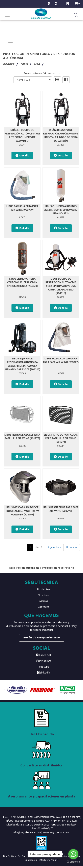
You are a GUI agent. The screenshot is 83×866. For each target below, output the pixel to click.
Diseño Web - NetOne (14, 856)
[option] (16, 690)
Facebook (45, 655)
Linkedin (44, 672)
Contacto (44, 607)
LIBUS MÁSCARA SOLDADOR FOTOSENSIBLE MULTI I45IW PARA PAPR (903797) (22, 511)
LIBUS (24, 64)
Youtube (43, 667)
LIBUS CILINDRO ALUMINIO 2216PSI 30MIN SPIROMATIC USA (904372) (60, 210)
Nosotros (43, 595)
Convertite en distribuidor (41, 765)
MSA (37, 64)
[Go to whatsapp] (73, 854)
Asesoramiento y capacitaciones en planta (41, 796)
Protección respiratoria (26, 54)
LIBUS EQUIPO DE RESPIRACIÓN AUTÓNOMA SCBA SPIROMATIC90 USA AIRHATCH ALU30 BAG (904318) (61, 286)
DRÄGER (8, 64)
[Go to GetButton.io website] (73, 862)
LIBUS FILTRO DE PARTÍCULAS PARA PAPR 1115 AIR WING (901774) (61, 438)
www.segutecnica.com (56, 832)
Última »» (71, 547)
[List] (66, 79)
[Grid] (57, 79)
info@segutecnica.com (27, 832)
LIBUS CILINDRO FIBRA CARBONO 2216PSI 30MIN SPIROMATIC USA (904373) (22, 282)
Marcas (43, 601)
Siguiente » (54, 547)
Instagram (45, 661)
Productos (43, 589)
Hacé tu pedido (41, 734)
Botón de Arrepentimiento (41, 637)
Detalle (24, 155)
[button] (77, 3)
